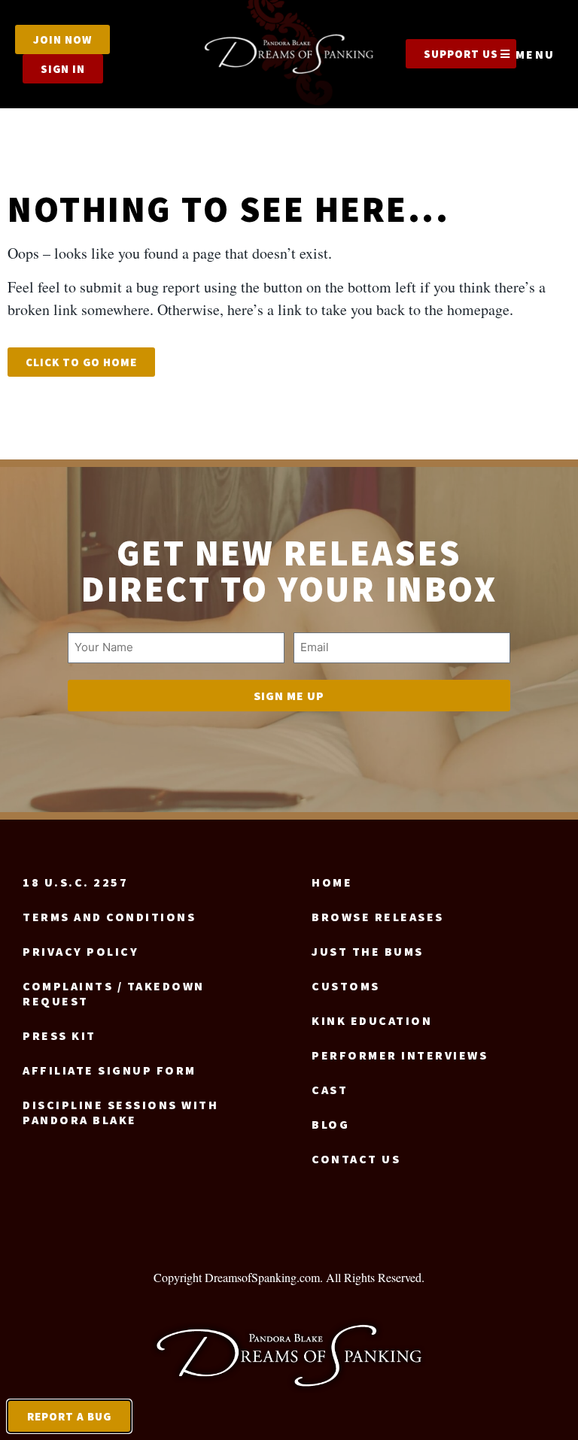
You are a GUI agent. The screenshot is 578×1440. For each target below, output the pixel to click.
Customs (346, 985)
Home (332, 882)
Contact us (356, 1158)
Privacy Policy (80, 951)
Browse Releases (378, 916)
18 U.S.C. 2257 (75, 882)
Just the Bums (368, 951)
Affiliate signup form (109, 1070)
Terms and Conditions (109, 916)
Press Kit (59, 1035)
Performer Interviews (400, 1055)
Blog (330, 1124)
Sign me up (289, 695)
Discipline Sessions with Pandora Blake (120, 1112)
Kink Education (372, 1020)
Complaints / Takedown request (114, 993)
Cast (330, 1089)
